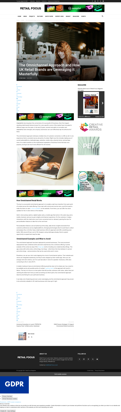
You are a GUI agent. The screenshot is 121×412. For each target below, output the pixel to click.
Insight (68, 16)
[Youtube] (103, 1)
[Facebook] (92, 1)
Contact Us (44, 1)
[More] (45, 112)
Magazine (76, 16)
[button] (102, 16)
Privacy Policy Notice (99, 370)
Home (19, 16)
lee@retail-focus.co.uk (52, 365)
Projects (32, 16)
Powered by (10, 402)
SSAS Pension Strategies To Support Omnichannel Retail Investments (64, 325)
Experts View (59, 16)
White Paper (49, 16)
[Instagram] (95, 1)
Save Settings (11, 411)
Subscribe (32, 1)
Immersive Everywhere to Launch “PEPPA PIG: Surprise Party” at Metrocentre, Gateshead (29, 325)
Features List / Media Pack (53, 1)
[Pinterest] (98, 1)
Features (40, 16)
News (25, 16)
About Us (38, 1)
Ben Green (23, 78)
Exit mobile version (61, 374)
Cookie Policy (90, 370)
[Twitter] (100, 1)
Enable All (3, 411)
